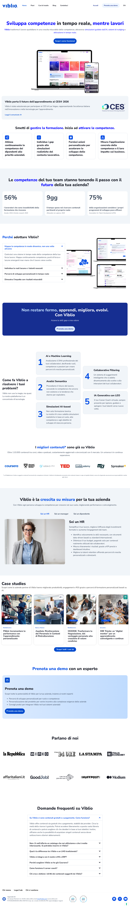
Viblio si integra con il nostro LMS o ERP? (48, 857)
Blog (54, 5)
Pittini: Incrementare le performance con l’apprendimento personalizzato (14, 635)
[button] (34, 247)
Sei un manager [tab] (61, 514)
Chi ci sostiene (32, 890)
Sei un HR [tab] (44, 514)
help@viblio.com (42, 899)
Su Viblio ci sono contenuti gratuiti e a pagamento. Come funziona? (60, 818)
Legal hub (18, 890)
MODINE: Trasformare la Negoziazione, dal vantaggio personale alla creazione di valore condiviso (80, 636)
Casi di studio (43, 5)
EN (124, 5)
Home (24, 5)
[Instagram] (120, 899)
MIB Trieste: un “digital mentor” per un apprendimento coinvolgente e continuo (112, 635)
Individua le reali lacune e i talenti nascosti (24, 268)
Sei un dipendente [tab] (82, 514)
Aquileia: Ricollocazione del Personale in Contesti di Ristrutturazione (48, 633)
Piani (32, 5)
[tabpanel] (65, 542)
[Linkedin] (114, 899)
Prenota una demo (111, 5)
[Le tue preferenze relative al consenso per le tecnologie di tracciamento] (126, 904)
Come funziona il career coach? (43, 868)
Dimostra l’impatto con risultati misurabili (23, 279)
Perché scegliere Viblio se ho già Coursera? (49, 862)
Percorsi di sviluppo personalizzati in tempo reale (27, 274)
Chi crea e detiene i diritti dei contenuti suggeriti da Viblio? (56, 874)
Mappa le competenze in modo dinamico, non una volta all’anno (29, 247)
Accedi (95, 5)
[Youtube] (126, 899)
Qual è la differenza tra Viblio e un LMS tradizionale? (53, 851)
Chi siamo (6, 890)
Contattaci (64, 5)
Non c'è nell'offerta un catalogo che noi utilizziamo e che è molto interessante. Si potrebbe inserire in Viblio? (58, 844)
